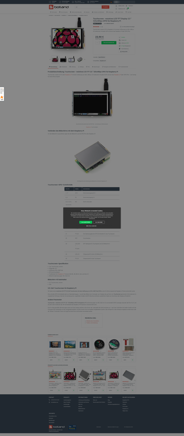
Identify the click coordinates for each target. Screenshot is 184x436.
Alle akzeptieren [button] (86, 222)
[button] (92, 226)
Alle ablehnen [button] (98, 222)
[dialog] (92, 218)
